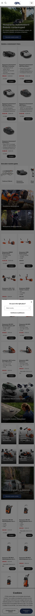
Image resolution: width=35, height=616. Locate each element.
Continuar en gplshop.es (17, 312)
